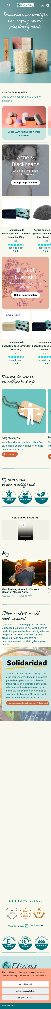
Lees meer (9, 454)
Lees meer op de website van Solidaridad (28, 703)
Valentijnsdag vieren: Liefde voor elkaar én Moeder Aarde (20, 590)
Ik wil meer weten (38, 975)
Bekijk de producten (25, 182)
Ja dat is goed (25, 984)
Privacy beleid (8, 1006)
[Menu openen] (2, 5)
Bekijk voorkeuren (26, 998)
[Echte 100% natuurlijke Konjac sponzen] (24, 123)
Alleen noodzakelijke (25, 991)
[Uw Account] (41, 5)
